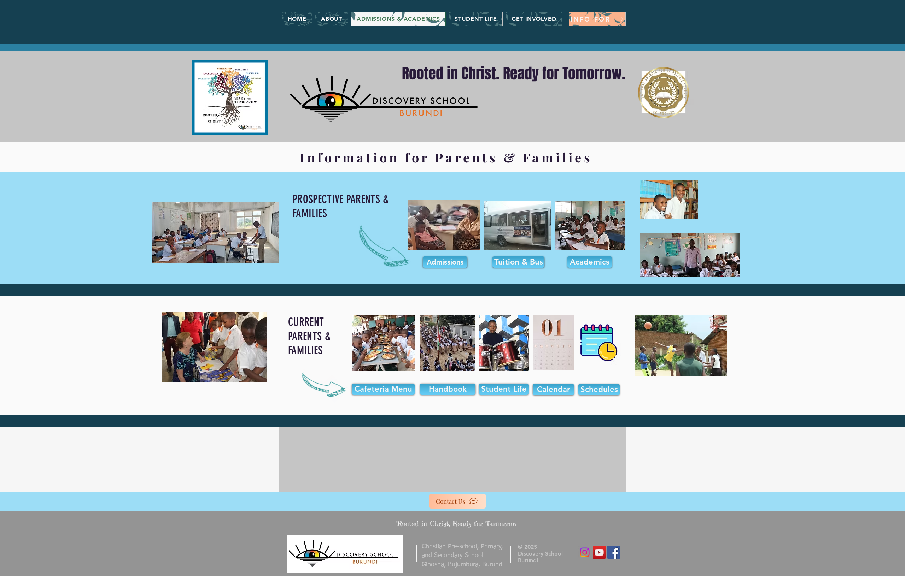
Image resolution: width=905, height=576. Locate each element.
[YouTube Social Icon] (599, 552)
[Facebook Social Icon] (613, 552)
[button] (597, 19)
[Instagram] (584, 552)
